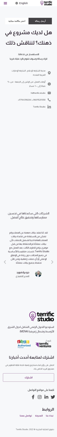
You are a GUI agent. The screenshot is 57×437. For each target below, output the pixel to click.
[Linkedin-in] (46, 397)
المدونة (39, 415)
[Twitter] (53, 397)
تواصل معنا (26, 415)
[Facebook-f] (33, 397)
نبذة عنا (49, 415)
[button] (5, 3)
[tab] (40, 21)
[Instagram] (39, 397)
